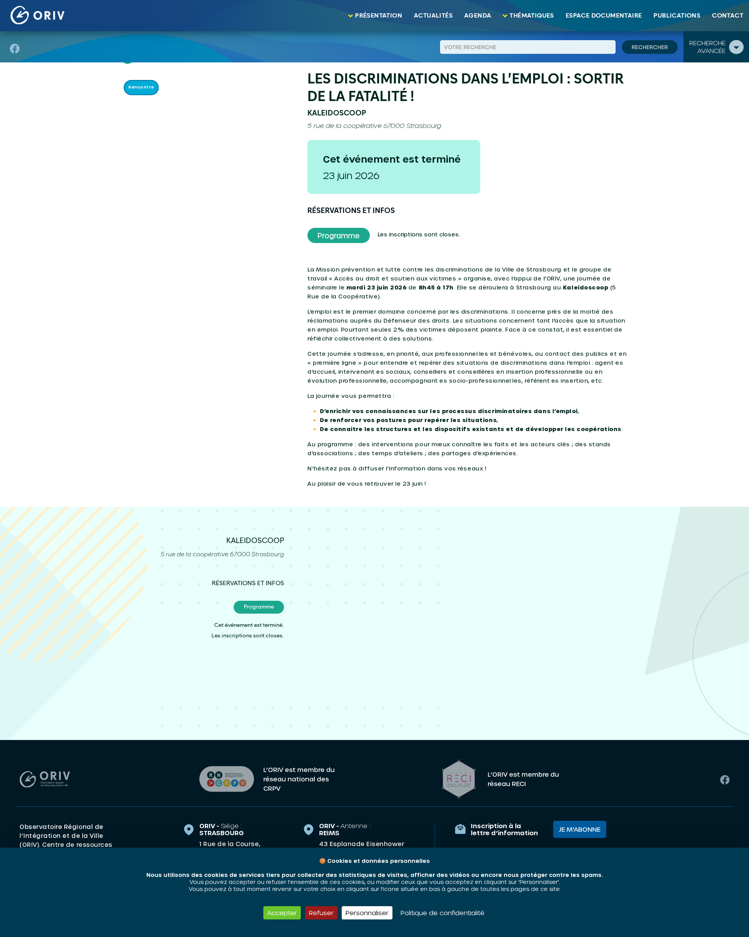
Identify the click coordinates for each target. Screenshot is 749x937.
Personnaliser (367, 912)
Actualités (433, 15)
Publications (676, 15)
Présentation (378, 15)
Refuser (321, 912)
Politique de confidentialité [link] (443, 912)
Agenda (477, 15)
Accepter (282, 912)
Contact (727, 15)
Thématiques (531, 15)
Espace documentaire (604, 15)
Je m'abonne (579, 829)
